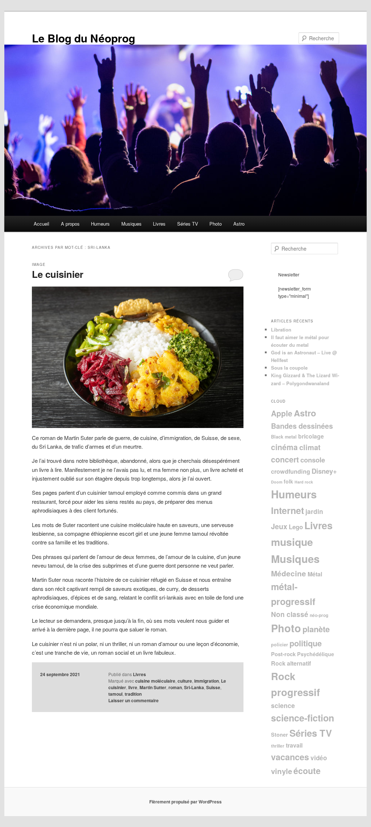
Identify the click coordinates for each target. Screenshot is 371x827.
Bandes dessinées (302, 426)
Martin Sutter (152, 687)
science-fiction (302, 717)
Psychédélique (315, 654)
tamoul (115, 694)
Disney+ (324, 471)
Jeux (279, 526)
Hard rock (304, 482)
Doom (276, 482)
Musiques (131, 223)
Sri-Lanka (194, 687)
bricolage (311, 436)
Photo (215, 223)
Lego (296, 526)
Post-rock (283, 654)
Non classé (289, 614)
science (283, 705)
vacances (290, 757)
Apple (281, 413)
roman (175, 687)
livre (132, 687)
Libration (281, 329)
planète (316, 629)
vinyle (281, 771)
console (312, 460)
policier (279, 644)
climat (310, 447)
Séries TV (187, 223)
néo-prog (319, 615)
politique (305, 643)
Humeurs (100, 223)
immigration (206, 681)
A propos (70, 223)
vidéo (318, 757)
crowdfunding (290, 471)
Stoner (279, 734)
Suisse (213, 687)
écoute (307, 771)
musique (292, 541)
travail (294, 745)
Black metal (284, 436)
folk (288, 481)
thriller (277, 746)
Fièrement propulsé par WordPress (185, 801)
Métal (315, 574)
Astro (239, 223)
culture (185, 681)
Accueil (41, 223)
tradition (133, 694)
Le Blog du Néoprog (83, 38)
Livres (159, 223)
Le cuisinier (57, 274)
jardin (314, 511)
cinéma (284, 446)
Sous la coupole (289, 367)
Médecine (288, 573)
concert (285, 459)
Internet (287, 510)
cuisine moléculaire (155, 681)
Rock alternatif (291, 663)
